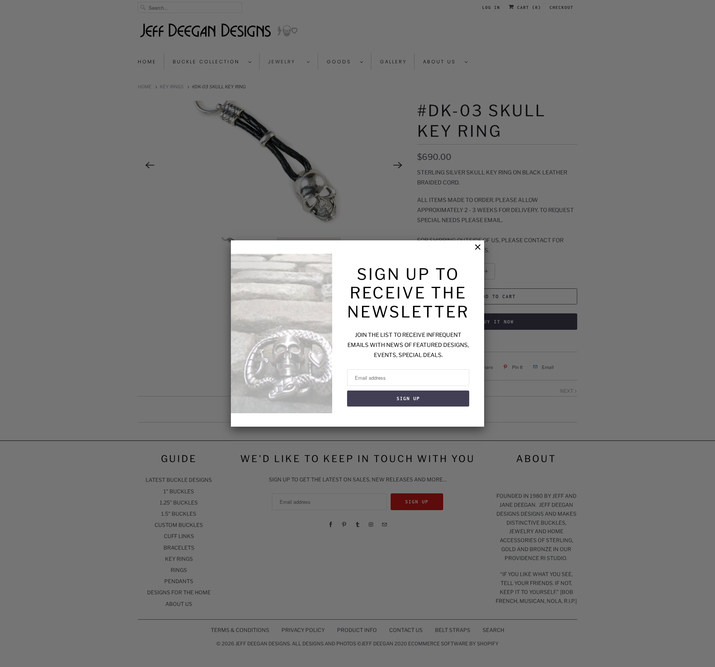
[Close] (474, 251)
